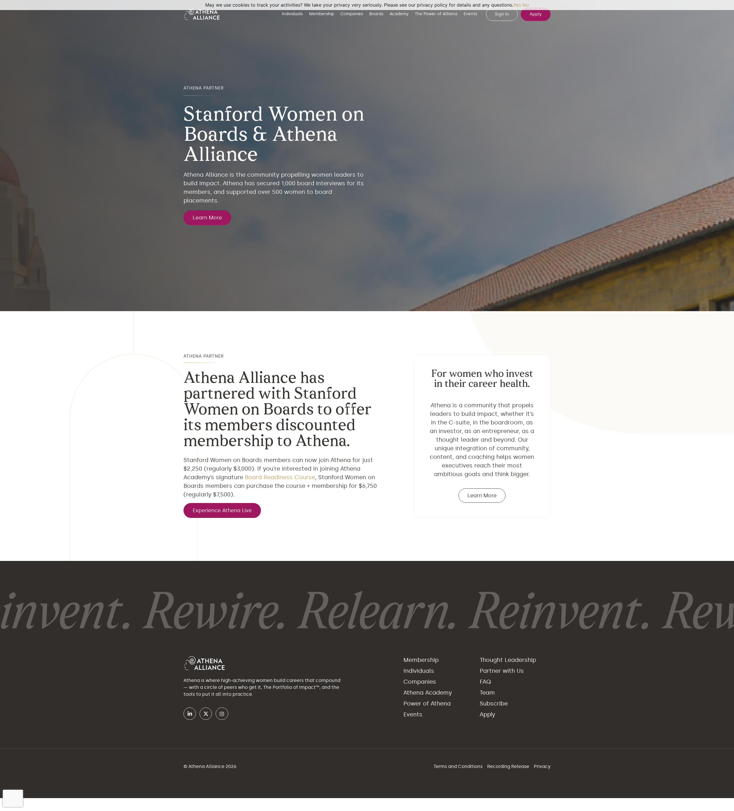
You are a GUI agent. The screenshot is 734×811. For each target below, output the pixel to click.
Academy (399, 13)
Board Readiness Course (280, 477)
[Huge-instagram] (222, 713)
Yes (517, 5)
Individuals (292, 13)
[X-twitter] (206, 713)
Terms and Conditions (459, 766)
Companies (351, 13)
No (525, 5)
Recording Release (508, 766)
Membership (321, 13)
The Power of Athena (436, 13)
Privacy (542, 766)
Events (470, 13)
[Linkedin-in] (190, 713)
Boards (376, 13)
